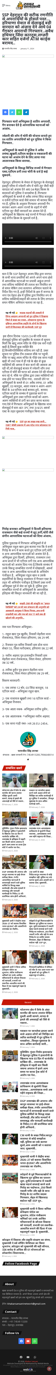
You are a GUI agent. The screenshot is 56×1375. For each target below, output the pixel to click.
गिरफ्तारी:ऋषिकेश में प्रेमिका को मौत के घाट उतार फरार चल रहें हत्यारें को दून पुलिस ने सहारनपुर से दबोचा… (41, 971)
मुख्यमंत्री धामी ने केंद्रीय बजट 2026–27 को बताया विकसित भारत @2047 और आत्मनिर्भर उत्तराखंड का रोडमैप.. (14, 924)
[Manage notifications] (49, 1368)
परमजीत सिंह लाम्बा (10, 48)
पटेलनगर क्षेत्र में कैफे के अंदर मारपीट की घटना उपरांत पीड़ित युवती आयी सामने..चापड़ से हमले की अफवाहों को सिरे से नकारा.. (13, 795)
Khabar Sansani (31, 1361)
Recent (28, 1002)
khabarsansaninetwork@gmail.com (26, 1303)
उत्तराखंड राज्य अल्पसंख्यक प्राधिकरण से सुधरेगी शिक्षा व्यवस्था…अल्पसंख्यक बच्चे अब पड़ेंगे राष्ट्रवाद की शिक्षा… (40, 832)
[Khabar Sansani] (28, 5)
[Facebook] (5, 112)
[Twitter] (12, 112)
